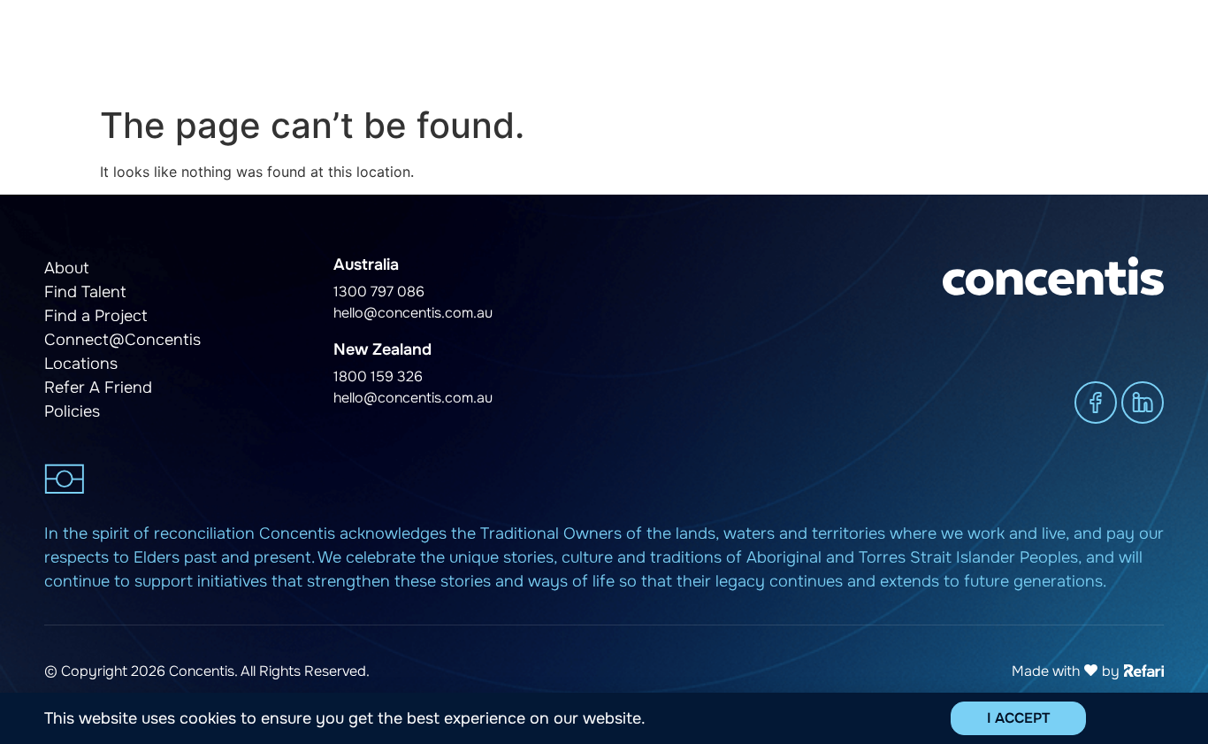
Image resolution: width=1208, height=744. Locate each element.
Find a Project (640, 49)
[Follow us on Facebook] (1095, 402)
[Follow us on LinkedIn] (1142, 402)
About (1049, 49)
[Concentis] (154, 48)
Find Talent (517, 49)
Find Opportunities (766, 49)
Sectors (871, 49)
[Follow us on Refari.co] (1144, 668)
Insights (963, 49)
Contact (1137, 49)
